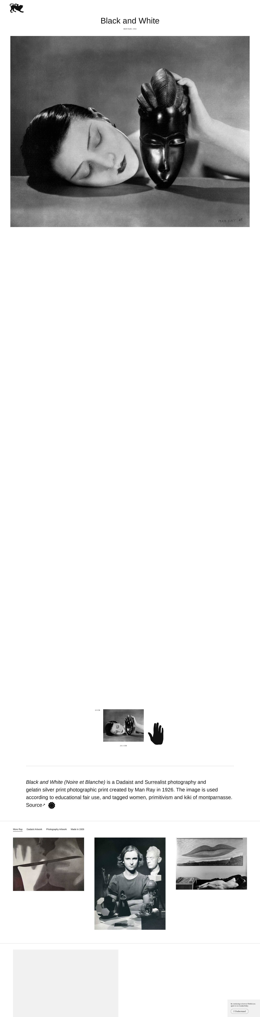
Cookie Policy (243, 1006)
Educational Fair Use (77, 797)
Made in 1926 (77, 829)
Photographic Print (87, 789)
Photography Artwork (56, 829)
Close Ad (246, 614)
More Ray (18, 829)
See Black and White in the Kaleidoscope (51, 805)
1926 (167, 789)
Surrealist (155, 782)
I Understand (240, 1011)
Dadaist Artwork (34, 829)
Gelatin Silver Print (46, 789)
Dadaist (124, 782)
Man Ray (128, 29)
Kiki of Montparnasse (207, 797)
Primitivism (161, 797)
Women (137, 797)
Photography (182, 782)
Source (34, 805)
